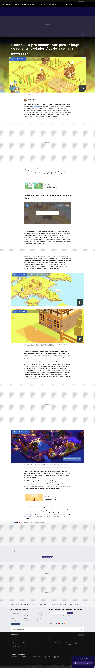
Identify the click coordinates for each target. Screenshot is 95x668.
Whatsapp (68, 34)
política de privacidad (66, 615)
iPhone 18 (24, 34)
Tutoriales (26, 613)
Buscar (81, 629)
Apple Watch (74, 34)
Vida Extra (24, 642)
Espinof (34, 642)
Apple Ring (71, 604)
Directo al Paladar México (46, 657)
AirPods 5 (46, 604)
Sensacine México (36, 656)
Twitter (74, 4)
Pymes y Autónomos (77, 643)
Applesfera (14, 644)
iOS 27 (41, 604)
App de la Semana (40, 522)
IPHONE (8, 4)
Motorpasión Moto (58, 642)
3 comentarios (16, 54)
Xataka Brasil (14, 658)
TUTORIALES (16, 4)
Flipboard (67, 4)
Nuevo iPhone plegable (62, 604)
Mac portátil (39, 613)
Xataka (13, 640)
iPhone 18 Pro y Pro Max (26, 604)
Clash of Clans (36, 106)
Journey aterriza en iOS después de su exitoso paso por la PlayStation (56, 498)
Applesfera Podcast (16, 613)
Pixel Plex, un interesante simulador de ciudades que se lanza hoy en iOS (57, 186)
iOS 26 (38, 620)
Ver (48, 557)
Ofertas (25, 618)
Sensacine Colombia (35, 659)
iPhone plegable (31, 34)
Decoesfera (67, 642)
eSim (43, 34)
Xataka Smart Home (16, 646)
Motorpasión (56, 640)
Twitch (64, 4)
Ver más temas (15, 623)
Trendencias (67, 640)
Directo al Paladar (46, 640)
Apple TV (26, 615)
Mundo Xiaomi (14, 648)
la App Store (27, 516)
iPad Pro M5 (52, 604)
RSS (65, 623)
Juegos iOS (31, 522)
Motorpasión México (56, 657)
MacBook (14, 620)
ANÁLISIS (43, 4)
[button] (31, 99)
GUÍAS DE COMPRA (53, 4)
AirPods (13, 615)
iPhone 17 (26, 620)
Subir (80, 634)
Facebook (21, 54)
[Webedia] (81, 1)
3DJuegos (24, 640)
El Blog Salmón (78, 640)
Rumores (13, 618)
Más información (57, 666)
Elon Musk (62, 34)
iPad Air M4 (35, 604)
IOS (37, 4)
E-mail (27, 54)
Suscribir (70, 613)
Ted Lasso (38, 34)
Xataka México (15, 656)
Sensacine (35, 640)
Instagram (69, 4)
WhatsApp (39, 618)
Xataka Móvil (14, 642)
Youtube (71, 4)
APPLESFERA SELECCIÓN (27, 4)
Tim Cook (48, 34)
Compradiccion (68, 644)
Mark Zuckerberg (55, 34)
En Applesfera (47, 184)
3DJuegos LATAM (25, 656)
